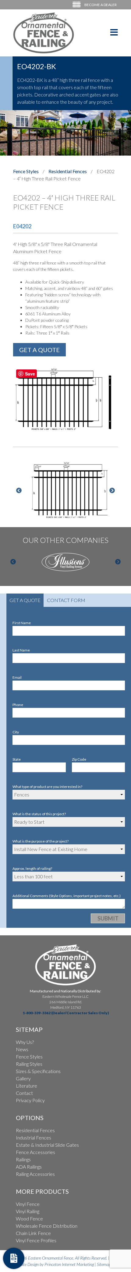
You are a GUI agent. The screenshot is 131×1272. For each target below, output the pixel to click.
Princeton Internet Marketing (69, 1264)
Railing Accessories (35, 1174)
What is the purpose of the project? (40, 841)
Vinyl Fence (28, 1204)
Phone (17, 704)
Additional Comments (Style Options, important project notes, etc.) (66, 895)
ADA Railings (29, 1166)
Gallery (23, 1078)
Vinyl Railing (27, 1211)
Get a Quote (25, 600)
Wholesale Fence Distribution (46, 1226)
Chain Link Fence (33, 1233)
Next (112, 491)
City (15, 732)
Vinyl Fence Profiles (36, 1240)
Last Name (21, 650)
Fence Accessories (35, 1152)
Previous (19, 491)
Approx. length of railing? (32, 868)
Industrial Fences (33, 1137)
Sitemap (104, 1264)
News (22, 1049)
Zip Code (79, 759)
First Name (21, 623)
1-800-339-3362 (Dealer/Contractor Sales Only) (66, 1013)
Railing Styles (29, 1064)
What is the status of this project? (39, 814)
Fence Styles (26, 171)
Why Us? (25, 1042)
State (16, 759)
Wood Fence (29, 1218)
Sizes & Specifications (38, 1071)
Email (17, 677)
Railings (23, 1159)
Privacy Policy (30, 1100)
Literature (26, 1086)
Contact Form (66, 600)
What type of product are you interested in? (47, 786)
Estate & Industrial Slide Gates (47, 1145)
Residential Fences (67, 171)
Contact (24, 1093)
